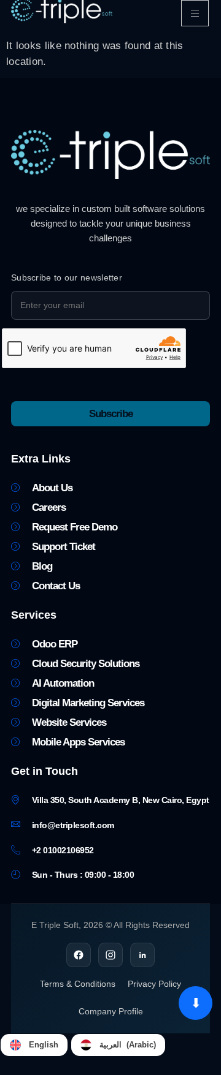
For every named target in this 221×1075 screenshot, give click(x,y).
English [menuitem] (43, 1045)
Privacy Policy (154, 984)
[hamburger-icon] (195, 13)
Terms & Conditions (77, 984)
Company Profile (111, 1011)
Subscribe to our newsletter (66, 277)
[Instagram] (110, 955)
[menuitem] (34, 1045)
